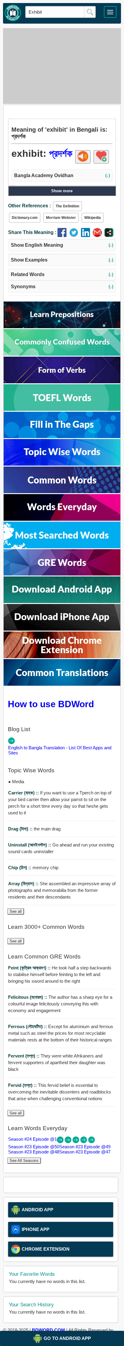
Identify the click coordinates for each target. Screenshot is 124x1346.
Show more (62, 191)
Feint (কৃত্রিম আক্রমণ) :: (30, 967)
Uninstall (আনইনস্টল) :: (30, 844)
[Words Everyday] (62, 519)
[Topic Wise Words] (62, 464)
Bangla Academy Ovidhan (62, 175)
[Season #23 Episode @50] (69, 1141)
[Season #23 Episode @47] (91, 1141)
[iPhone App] (62, 629)
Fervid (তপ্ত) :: (23, 1085)
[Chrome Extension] (62, 656)
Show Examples (62, 259)
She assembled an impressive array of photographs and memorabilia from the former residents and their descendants (62, 890)
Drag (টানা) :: (21, 828)
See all (16, 911)
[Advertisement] (62, 66)
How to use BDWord (51, 704)
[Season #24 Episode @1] (61, 1141)
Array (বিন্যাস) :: (24, 883)
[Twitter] (75, 235)
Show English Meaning (62, 245)
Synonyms (62, 286)
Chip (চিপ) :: (20, 867)
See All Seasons (24, 1160)
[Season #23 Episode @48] (84, 1141)
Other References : (29, 205)
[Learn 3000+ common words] (62, 491)
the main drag (34, 828)
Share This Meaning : (32, 232)
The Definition (67, 206)
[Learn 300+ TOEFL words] (62, 409)
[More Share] (108, 235)
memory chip (33, 867)
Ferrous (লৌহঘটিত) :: (28, 1026)
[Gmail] (98, 235)
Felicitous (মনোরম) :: (28, 997)
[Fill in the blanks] (62, 436)
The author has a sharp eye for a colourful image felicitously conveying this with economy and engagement (60, 1004)
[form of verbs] (62, 381)
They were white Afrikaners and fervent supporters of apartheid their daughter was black (56, 1062)
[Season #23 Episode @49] (76, 1141)
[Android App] (62, 601)
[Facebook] (63, 235)
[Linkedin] (87, 235)
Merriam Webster (61, 218)
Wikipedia (92, 218)
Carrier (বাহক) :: (24, 792)
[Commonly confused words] (62, 354)
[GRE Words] (62, 573)
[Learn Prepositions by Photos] (62, 326)
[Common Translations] (62, 684)
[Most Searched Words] (62, 546)
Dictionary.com (25, 218)
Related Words (62, 274)
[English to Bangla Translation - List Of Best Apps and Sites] (11, 742)
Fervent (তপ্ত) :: (24, 1055)
